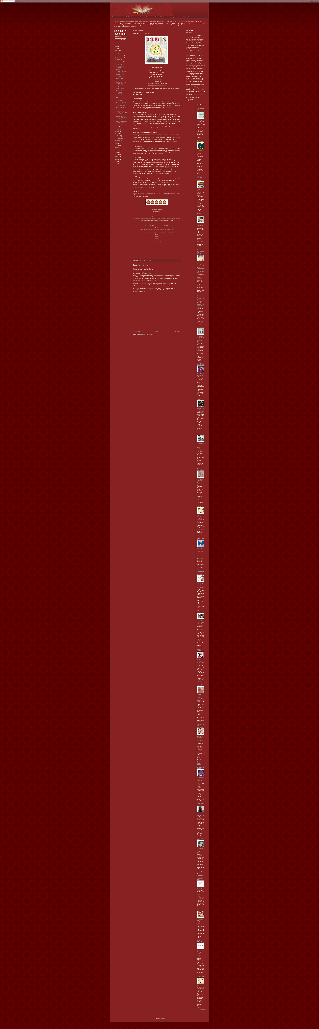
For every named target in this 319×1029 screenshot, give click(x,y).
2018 (116, 152)
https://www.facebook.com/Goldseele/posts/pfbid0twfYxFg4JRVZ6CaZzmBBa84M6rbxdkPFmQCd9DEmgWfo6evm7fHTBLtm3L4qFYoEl (156, 218)
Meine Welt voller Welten (200, 649)
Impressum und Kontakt (137, 17)
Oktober (119, 59)
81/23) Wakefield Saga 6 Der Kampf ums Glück (121, 112)
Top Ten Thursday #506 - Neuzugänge (200, 987)
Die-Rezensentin (200, 433)
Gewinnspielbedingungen (161, 17)
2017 (116, 154)
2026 (116, 46)
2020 (116, 147)
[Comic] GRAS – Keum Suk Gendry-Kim (200, 225)
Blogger (163, 1018)
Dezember (120, 55)
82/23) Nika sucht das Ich (121, 108)
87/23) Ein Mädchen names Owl (121, 75)
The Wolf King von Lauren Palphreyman (200, 410)
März (118, 136)
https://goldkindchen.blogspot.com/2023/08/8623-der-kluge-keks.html (156, 222)
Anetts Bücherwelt (200, 214)
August (119, 64)
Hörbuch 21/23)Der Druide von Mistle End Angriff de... (121, 117)
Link (163, 78)
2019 (116, 150)
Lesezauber (200, 976)
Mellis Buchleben (200, 611)
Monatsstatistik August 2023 (120, 66)
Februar (119, 138)
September (120, 62)
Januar (119, 140)
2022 (116, 143)
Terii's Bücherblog (200, 941)
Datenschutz (149, 17)
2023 (116, 53)
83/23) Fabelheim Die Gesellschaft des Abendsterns (121, 104)
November (120, 57)
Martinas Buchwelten (200, 505)
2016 (116, 156)
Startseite (157, 331)
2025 (116, 48)
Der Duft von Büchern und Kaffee (200, 726)
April (118, 133)
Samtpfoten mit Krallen (200, 909)
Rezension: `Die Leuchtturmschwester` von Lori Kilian (200, 446)
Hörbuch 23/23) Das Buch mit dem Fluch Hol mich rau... (121, 84)
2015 (116, 159)
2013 (116, 163)
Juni (118, 129)
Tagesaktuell (115, 17)
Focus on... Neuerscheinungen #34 (200, 191)
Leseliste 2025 (125, 17)
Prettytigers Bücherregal (200, 469)
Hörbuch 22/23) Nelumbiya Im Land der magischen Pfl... (121, 93)
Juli (118, 127)
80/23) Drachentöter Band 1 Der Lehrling (121, 123)
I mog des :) (174, 17)
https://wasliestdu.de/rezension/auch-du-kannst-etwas (156, 241)
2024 (116, 50)
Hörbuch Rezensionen (185, 17)
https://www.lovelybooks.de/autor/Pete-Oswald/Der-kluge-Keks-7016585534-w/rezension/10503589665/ (156, 232)
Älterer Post (177, 331)
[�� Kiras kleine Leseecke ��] (200, 877)
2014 (116, 161)
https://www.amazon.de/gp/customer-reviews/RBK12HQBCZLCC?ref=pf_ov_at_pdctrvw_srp (156, 229)
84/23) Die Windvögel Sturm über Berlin (121, 99)
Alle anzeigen (203, 1009)
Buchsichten (200, 327)
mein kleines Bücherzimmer (200, 110)
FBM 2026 (200, 120)
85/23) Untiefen (120, 88)
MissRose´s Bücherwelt (200, 364)
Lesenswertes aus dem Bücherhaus (200, 573)
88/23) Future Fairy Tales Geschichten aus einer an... (121, 71)
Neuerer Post (136, 331)
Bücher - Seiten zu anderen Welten (199, 178)
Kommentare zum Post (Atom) (147, 334)
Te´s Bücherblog (200, 140)
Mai (118, 131)
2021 (116, 145)
